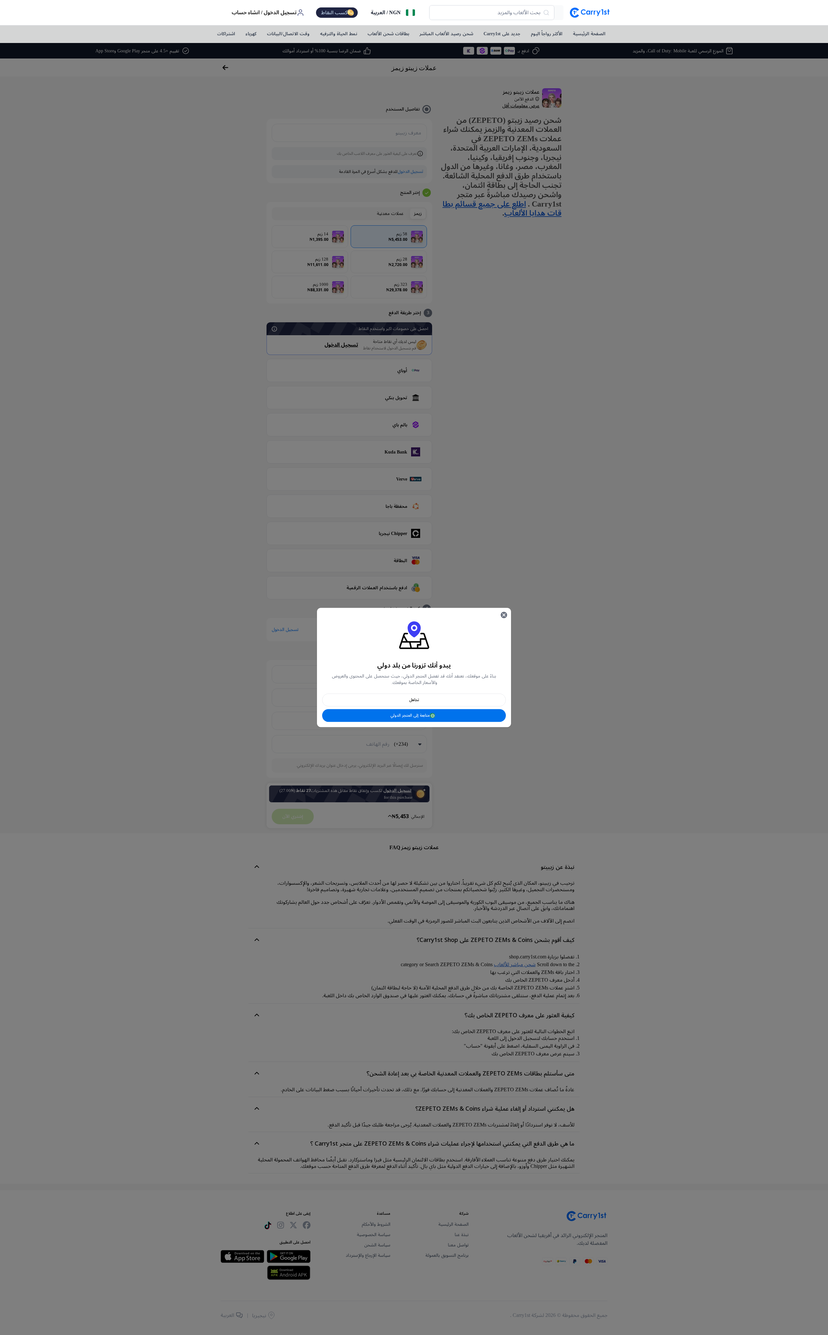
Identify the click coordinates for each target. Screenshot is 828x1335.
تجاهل (414, 700)
